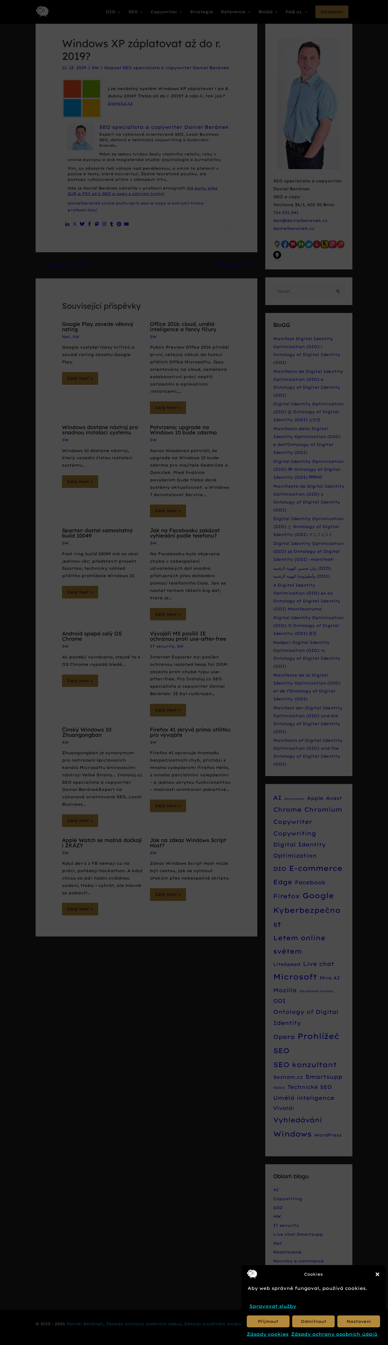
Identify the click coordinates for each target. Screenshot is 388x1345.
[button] (377, 1274)
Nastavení (359, 1321)
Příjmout (268, 1321)
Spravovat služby (272, 1306)
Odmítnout (313, 1321)
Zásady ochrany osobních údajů (334, 1334)
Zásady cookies (267, 1334)
